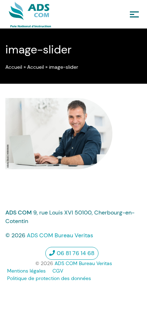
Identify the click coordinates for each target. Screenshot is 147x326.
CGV (57, 271)
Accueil (13, 67)
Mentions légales (26, 271)
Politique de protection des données (49, 278)
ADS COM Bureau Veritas (60, 235)
